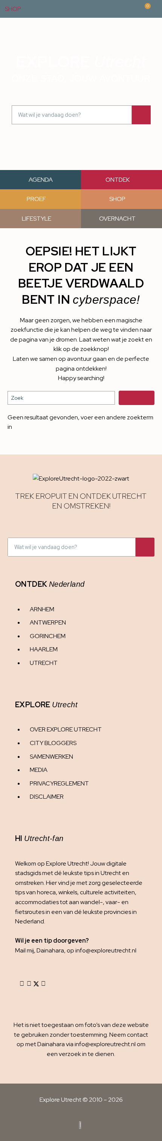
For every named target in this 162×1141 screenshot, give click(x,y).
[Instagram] (22, 984)
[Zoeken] (141, 114)
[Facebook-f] (29, 984)
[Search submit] (136, 398)
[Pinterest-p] (43, 984)
